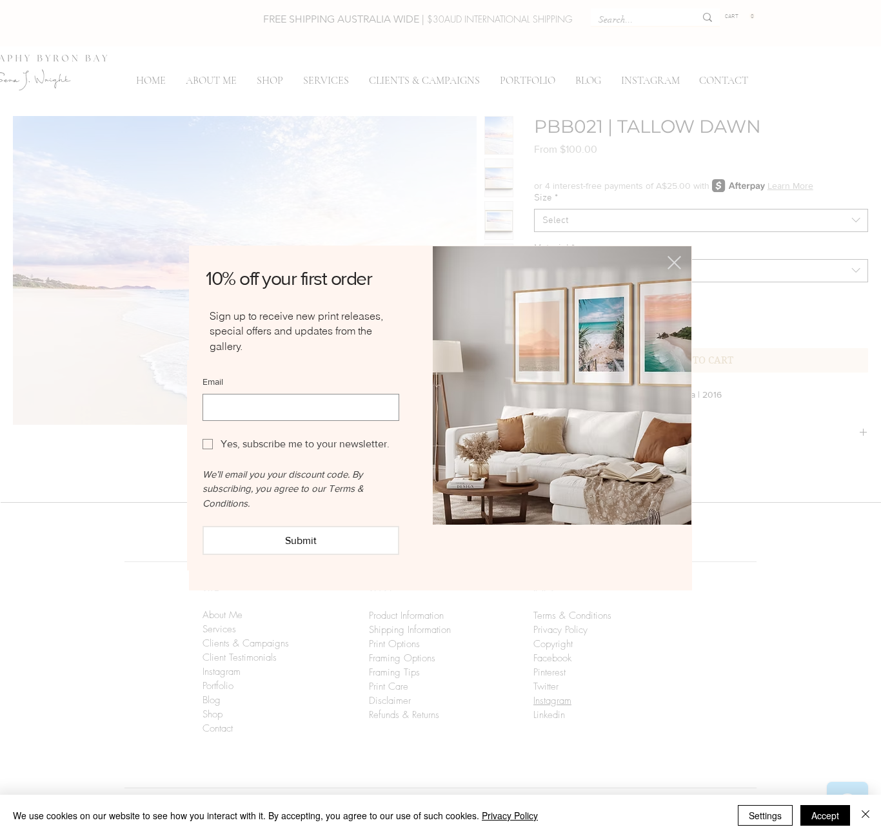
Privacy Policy (510, 815)
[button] (674, 262)
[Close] (865, 815)
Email (213, 381)
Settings (765, 815)
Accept (825, 815)
